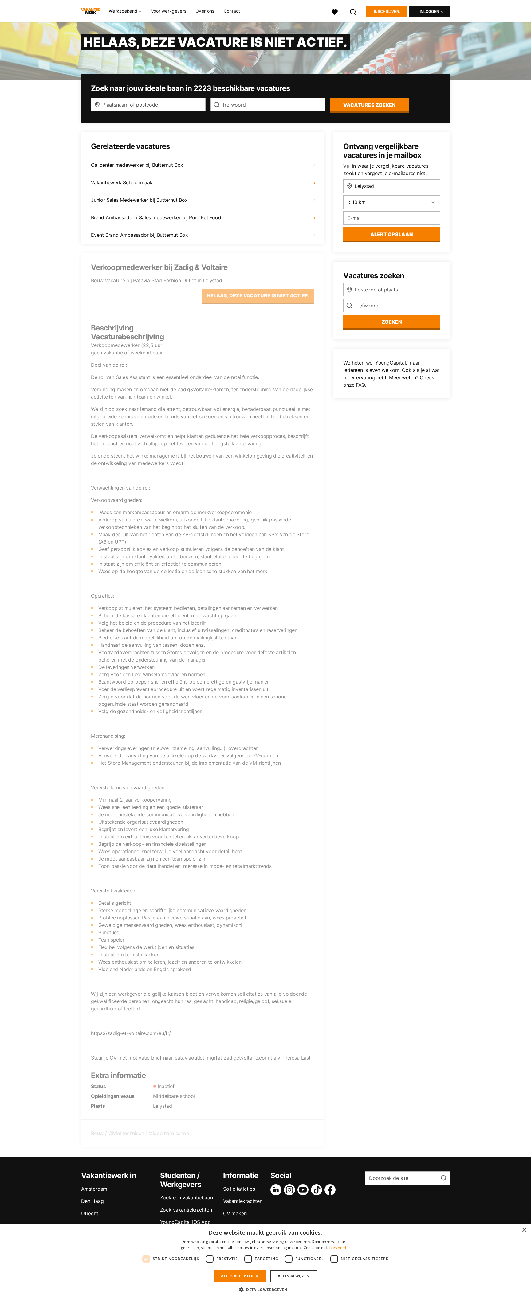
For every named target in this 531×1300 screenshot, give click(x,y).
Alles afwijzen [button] (294, 1276)
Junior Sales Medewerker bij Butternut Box (139, 200)
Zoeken (392, 322)
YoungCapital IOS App (185, 1222)
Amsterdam (94, 1189)
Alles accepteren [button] (240, 1276)
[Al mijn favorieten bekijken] (334, 11)
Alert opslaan (391, 234)
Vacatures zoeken (369, 105)
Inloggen (429, 12)
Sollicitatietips (239, 1189)
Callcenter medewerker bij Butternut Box (137, 165)
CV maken (234, 1213)
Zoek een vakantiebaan (186, 1197)
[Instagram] (290, 1189)
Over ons (204, 11)
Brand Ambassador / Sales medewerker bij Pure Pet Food (156, 217)
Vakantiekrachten (242, 1201)
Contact (232, 11)
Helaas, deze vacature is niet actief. (258, 295)
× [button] (524, 1230)
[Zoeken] (353, 11)
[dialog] (265, 1262)
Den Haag (92, 1201)
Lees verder (339, 1247)
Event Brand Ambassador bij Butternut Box (139, 235)
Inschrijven (386, 12)
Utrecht (89, 1213)
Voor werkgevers (169, 11)
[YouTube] (304, 1189)
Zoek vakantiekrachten (186, 1210)
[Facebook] (331, 1189)
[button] (265, 1289)
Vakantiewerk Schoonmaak (121, 182)
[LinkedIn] (277, 1189)
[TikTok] (317, 1189)
